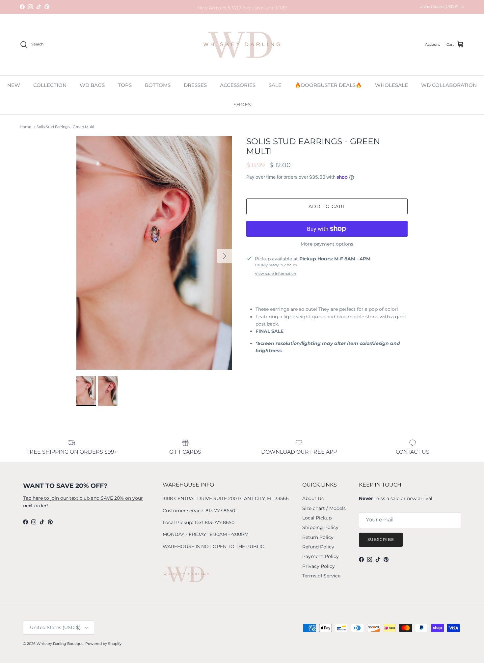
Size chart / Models (324, 508)
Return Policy (318, 537)
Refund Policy (318, 547)
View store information (275, 273)
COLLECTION (50, 85)
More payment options (327, 244)
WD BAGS (92, 85)
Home (25, 127)
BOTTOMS (158, 85)
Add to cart (327, 206)
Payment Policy (320, 556)
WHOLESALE (391, 85)
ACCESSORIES (237, 85)
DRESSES (195, 85)
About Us (313, 498)
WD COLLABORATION (449, 85)
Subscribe (380, 539)
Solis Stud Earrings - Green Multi (65, 127)
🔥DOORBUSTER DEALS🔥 (328, 85)
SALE (275, 85)
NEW (13, 85)
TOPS (125, 85)
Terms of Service (321, 576)
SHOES (242, 104)
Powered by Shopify (103, 643)
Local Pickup (317, 518)
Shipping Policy (320, 527)
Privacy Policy (318, 566)
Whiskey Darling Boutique (60, 643)
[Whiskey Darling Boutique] (242, 44)
